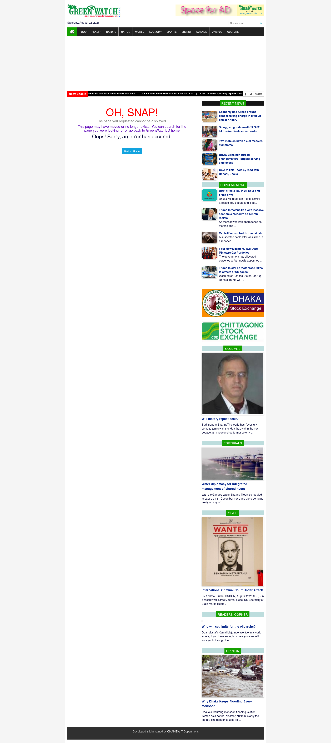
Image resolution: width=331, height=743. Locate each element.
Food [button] (83, 31)
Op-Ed (233, 513)
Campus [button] (217, 31)
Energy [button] (186, 31)
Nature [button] (111, 31)
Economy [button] (155, 31)
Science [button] (201, 31)
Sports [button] (172, 31)
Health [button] (96, 31)
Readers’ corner (233, 614)
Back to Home (132, 151)
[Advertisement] (165, 64)
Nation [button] (125, 31)
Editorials (233, 443)
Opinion (232, 650)
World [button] (139, 31)
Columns (232, 348)
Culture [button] (233, 31)
